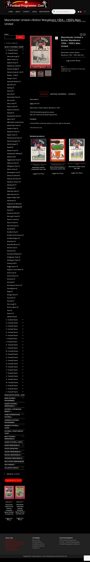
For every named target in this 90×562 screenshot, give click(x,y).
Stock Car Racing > (11, 448)
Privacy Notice (37, 542)
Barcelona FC (11, 85)
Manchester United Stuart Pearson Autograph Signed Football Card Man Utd (9, 509)
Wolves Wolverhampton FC (58, 165)
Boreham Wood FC (13, 213)
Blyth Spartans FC (13, 194)
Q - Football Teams (12, 364)
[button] (56, 38)
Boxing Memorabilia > (13, 455)
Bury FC (9, 310)
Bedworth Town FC (13, 132)
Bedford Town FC (12, 128)
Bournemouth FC (13, 226)
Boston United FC (13, 219)
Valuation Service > (11, 468)
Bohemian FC (11, 201)
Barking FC (10, 88)
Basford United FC (13, 110)
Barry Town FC (12, 103)
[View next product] (84, 34)
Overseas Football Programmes (11, 421)
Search (6, 34)
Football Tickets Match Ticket (13, 432)
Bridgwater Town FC (13, 257)
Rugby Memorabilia (12, 445)
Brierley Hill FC (12, 263)
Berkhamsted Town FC (14, 138)
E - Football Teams (12, 326)
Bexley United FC (12, 150)
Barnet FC (10, 91)
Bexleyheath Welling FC (14, 154)
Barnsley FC (11, 94)
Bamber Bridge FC (13, 69)
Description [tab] (44, 94)
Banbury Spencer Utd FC (15, 72)
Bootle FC (10, 210)
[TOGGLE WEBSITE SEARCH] (85, 11)
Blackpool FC (11, 188)
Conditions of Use (38, 544)
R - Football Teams (12, 367)
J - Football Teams (11, 342)
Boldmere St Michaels (14, 204)
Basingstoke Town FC (14, 116)
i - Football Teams (11, 339)
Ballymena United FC (14, 66)
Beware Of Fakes (10, 540)
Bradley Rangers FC (13, 238)
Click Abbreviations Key (36, 127)
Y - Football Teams (12, 389)
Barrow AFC (11, 100)
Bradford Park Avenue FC (15, 235)
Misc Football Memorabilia (10, 438)
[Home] (47, 21)
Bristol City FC (11, 273)
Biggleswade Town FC (14, 160)
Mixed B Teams (12, 317)
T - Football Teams (12, 373)
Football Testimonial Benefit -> (13, 410)
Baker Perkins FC (12, 60)
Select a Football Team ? (14, 47)
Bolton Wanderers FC (72, 69)
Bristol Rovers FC (12, 276)
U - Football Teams (12, 376)
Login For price (38, 174)
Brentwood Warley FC (14, 254)
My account (36, 540)
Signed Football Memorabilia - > (10, 405)
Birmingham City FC (13, 172)
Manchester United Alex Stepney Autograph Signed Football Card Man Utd (20, 509)
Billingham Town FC (13, 166)
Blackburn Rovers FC (14, 182)
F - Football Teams (12, 329)
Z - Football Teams (12, 392)
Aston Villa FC (71, 163)
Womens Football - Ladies (12, 427)
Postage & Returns (38, 546)
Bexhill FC (10, 147)
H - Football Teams (12, 335)
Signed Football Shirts (13, 442)
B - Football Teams (12, 53)
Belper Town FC (12, 135)
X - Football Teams (12, 386)
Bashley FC (10, 113)
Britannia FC (11, 279)
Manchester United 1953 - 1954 (40, 164)
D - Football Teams (12, 323)
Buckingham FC (12, 288)
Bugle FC (10, 291)
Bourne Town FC (12, 223)
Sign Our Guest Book (12, 546)
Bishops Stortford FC (14, 179)
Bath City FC (11, 119)
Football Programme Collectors (69, 544)
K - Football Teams (12, 345)
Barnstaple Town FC (13, 97)
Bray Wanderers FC (13, 244)
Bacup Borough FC (13, 56)
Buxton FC (10, 313)
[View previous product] (81, 34)
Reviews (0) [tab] (71, 94)
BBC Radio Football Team (15, 122)
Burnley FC (10, 301)
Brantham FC (11, 241)
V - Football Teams (12, 379)
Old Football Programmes (67, 540)
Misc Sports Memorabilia (14, 461)
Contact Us (36, 548)
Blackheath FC (12, 185)
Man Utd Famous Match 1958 (14, 544)
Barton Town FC (12, 107)
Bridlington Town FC (13, 260)
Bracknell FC (11, 229)
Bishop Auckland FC (13, 176)
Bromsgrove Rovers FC (14, 285)
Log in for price (73, 61)
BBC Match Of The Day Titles (14, 542)
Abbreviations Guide (12, 550)
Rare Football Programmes (10, 399)
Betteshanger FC (12, 144)
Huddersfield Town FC (36, 164)
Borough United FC (13, 216)
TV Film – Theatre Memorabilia (69, 542)
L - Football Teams (12, 348)
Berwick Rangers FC (13, 141)
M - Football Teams (12, 351)
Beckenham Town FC (14, 125)
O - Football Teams (12, 357)
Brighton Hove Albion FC (15, 270)
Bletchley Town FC (13, 191)
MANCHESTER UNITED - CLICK (14, 395)
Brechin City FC (12, 248)
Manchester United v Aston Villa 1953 (77, 167)
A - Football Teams (12, 50)
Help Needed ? (9, 465)
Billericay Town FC (13, 163)
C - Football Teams (12, 320)
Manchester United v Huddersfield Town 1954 (38, 168)
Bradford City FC (12, 232)
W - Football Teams (12, 382)
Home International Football (12, 416)
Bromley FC (11, 282)
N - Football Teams (12, 354)
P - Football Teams (12, 360)
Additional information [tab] (58, 94)
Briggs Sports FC (12, 266)
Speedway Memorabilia (13, 458)
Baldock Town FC (12, 63)
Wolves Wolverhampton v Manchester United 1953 (57, 168)
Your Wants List (10, 548)
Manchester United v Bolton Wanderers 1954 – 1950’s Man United (68, 21)
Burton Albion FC (12, 307)
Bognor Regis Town (13, 197)
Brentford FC (11, 251)
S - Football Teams (12, 370)
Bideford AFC (11, 157)
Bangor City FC (12, 78)
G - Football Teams (12, 332)
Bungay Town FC (12, 295)
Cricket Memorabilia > (13, 452)
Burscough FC (11, 304)
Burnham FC (11, 298)
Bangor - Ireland (12, 75)
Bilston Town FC (12, 169)
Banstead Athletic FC (14, 82)
